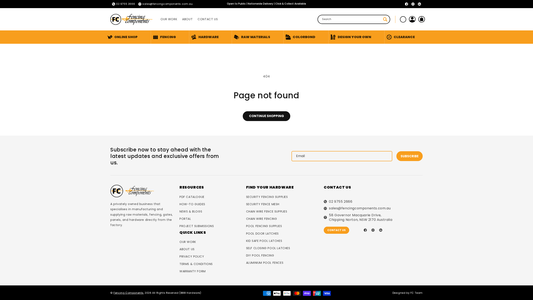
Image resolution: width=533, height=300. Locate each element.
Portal (185, 219)
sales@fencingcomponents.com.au (360, 208)
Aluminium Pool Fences (265, 263)
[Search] (385, 19)
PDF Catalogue (191, 197)
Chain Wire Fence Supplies (266, 211)
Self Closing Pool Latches (268, 248)
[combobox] (354, 19)
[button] (164, 37)
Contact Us (336, 230)
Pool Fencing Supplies (264, 226)
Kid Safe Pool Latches (264, 241)
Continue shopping (266, 116)
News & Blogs (190, 211)
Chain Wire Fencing (261, 219)
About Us (187, 249)
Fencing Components (128, 293)
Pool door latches (262, 233)
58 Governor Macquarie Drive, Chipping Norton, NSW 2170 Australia (360, 217)
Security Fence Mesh (262, 204)
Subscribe (409, 156)
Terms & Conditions (196, 264)
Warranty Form (192, 271)
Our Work (187, 242)
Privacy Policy (191, 256)
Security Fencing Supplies (267, 197)
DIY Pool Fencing (260, 255)
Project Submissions (196, 226)
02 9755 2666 (340, 201)
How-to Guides (192, 204)
